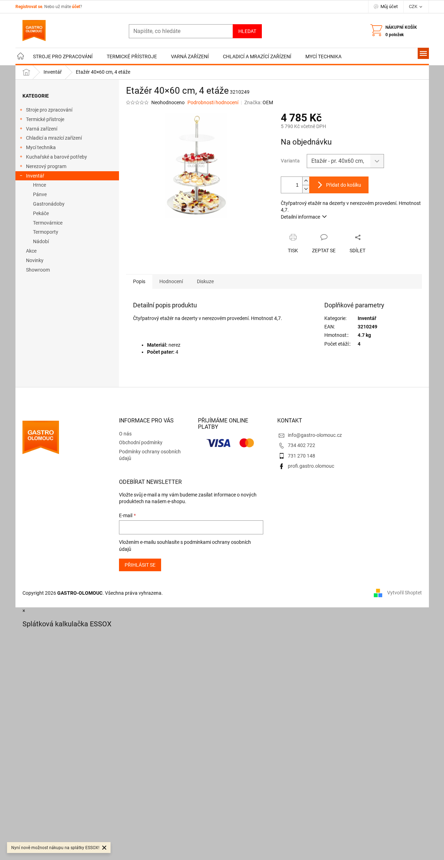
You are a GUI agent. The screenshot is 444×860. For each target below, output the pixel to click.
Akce (31, 251)
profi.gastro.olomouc (311, 466)
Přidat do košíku (343, 185)
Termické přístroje (45, 119)
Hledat (247, 31)
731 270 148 (301, 456)
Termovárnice (47, 223)
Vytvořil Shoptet (404, 592)
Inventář (35, 176)
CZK (413, 6)
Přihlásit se (140, 565)
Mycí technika (41, 147)
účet (76, 6)
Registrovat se (28, 6)
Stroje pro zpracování (49, 110)
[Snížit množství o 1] (305, 189)
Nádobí (41, 241)
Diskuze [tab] (205, 281)
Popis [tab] (139, 281)
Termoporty (45, 232)
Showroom (38, 270)
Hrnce (39, 185)
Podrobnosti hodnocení (212, 102)
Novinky (35, 260)
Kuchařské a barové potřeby (56, 157)
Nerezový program (46, 166)
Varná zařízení (41, 129)
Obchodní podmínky (141, 442)
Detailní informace (300, 217)
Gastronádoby (49, 204)
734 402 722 (301, 445)
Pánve (40, 194)
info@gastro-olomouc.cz (315, 435)
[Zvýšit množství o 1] (305, 181)
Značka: (258, 102)
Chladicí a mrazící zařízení (54, 138)
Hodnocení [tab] (171, 281)
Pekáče (41, 213)
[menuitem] (20, 56)
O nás (125, 433)
